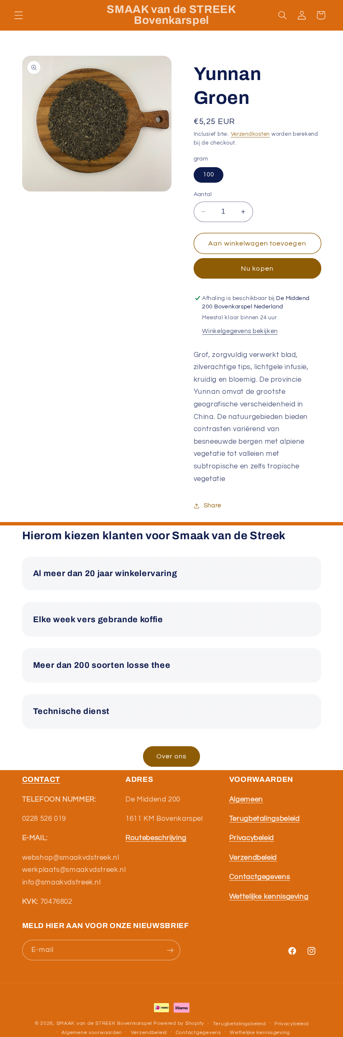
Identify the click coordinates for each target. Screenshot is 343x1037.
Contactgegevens (198, 1032)
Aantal (203, 194)
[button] (18, 15)
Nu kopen (257, 268)
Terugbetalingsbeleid (239, 1023)
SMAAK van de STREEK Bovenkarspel (104, 1023)
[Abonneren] (169, 950)
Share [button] (212, 505)
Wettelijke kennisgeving (260, 1032)
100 (208, 174)
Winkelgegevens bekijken (240, 331)
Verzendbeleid (149, 1032)
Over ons (171, 756)
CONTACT (41, 780)
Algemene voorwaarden (91, 1032)
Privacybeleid (291, 1023)
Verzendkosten (250, 134)
